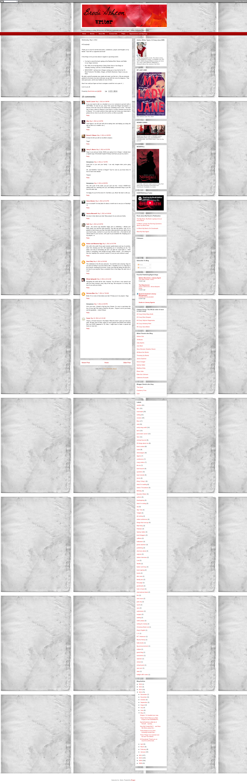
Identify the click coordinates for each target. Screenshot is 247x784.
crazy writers (140, 462)
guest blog (140, 652)
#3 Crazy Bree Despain (144, 317)
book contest (141, 446)
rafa (138, 424)
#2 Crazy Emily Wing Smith (145, 314)
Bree (138, 421)
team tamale (140, 475)
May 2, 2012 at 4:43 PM (96, 121)
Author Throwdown (142, 487)
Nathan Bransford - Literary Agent (150, 278)
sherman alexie (141, 551)
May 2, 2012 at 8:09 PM (101, 183)
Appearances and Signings (138, 33)
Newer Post (86, 362)
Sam (138, 437)
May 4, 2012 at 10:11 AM (104, 279)
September (144, 702)
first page (139, 582)
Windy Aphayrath (91, 279)
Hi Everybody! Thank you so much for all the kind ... (148, 740)
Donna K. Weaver (91, 135)
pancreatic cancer (142, 433)
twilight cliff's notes (142, 674)
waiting (139, 617)
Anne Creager (141, 361)
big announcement (142, 646)
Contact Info (113, 33)
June (142, 710)
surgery (139, 614)
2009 (140, 760)
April (142, 744)
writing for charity (142, 624)
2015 (140, 684)
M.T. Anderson (141, 636)
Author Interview (142, 557)
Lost (138, 560)
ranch (138, 605)
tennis (138, 478)
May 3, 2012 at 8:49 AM (104, 213)
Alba (87, 121)
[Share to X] (113, 91)
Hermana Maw (90, 293)
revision (139, 418)
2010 (140, 758)
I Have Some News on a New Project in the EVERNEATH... (149, 718)
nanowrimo (140, 655)
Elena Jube (140, 371)
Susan (88, 318)
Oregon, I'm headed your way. (149, 715)
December (143, 694)
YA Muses (140, 339)
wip (138, 506)
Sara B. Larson (90, 101)
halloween (140, 541)
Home (84, 33)
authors (139, 497)
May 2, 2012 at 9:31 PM (102, 201)
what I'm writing (141, 503)
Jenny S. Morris (91, 149)
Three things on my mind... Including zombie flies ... (148, 731)
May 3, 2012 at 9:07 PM (109, 243)
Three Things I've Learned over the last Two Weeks (149, 735)
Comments (142, 267)
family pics (140, 579)
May (141, 713)
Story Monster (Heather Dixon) (146, 349)
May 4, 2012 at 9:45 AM (100, 261)
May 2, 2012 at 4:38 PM (102, 101)
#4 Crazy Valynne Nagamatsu (146, 320)
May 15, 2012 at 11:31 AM (98, 318)
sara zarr (139, 668)
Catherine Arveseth (142, 377)
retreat (139, 662)
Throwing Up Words (143, 355)
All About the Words (143, 352)
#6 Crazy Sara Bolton (143, 327)
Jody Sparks (140, 343)
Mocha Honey (141, 639)
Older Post (127, 362)
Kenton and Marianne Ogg (94, 243)
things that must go (142, 522)
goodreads (140, 586)
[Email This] (109, 91)
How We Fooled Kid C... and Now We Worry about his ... (150, 727)
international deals (142, 592)
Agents (139, 456)
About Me (102, 33)
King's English (141, 630)
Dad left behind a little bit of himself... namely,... (148, 722)
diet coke (139, 576)
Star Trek (139, 510)
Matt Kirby (140, 525)
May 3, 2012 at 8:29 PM (96, 224)
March (142, 746)
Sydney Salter (141, 365)
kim (138, 595)
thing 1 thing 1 (141, 481)
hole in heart (140, 589)
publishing (140, 548)
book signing (140, 570)
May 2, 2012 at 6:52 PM (103, 149)
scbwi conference (142, 519)
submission (140, 611)
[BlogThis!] (111, 91)
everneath (140, 411)
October (143, 699)
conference (140, 459)
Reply (88, 115)
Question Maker (141, 494)
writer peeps (140, 620)
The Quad (140, 387)
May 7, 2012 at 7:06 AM (102, 293)
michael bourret (141, 440)
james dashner (141, 544)
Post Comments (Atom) (110, 369)
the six (139, 465)
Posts (141, 264)
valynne (139, 554)
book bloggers (141, 535)
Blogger (133, 780)
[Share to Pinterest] (117, 91)
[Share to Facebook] (115, 91)
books (138, 573)
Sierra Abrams (90, 201)
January (143, 752)
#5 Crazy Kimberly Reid (144, 323)
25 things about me (142, 443)
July (141, 707)
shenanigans (141, 452)
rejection (139, 658)
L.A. (138, 633)
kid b (138, 430)
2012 (140, 692)
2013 (140, 689)
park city (139, 601)
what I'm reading (142, 484)
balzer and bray (141, 567)
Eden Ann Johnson (142, 374)
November (143, 697)
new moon (140, 598)
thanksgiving (140, 500)
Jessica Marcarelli (91, 213)
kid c (138, 408)
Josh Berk (140, 346)
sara (138, 608)
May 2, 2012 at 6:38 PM (104, 135)
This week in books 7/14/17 (146, 279)
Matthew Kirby (141, 368)
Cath (87, 224)
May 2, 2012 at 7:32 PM (101, 162)
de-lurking (140, 516)
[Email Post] (105, 91)
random (139, 405)
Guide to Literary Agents (147, 302)
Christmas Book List (143, 627)
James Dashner (141, 358)
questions (140, 472)
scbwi (138, 449)
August (142, 705)
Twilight (139, 513)
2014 (140, 687)
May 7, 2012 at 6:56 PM (101, 304)
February (143, 749)
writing (139, 415)
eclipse (139, 649)
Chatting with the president (146, 297)
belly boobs (140, 643)
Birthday (139, 491)
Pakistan (139, 529)
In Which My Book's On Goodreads (147, 228)
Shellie (139, 563)
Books (92, 33)
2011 (140, 755)
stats (138, 671)
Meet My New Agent (143, 231)
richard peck (140, 665)
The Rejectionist (144, 285)
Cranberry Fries (141, 390)
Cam (138, 393)
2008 (140, 763)
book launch (140, 468)
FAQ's (123, 33)
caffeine (139, 538)
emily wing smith (142, 427)
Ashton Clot (140, 336)
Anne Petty (89, 261)
